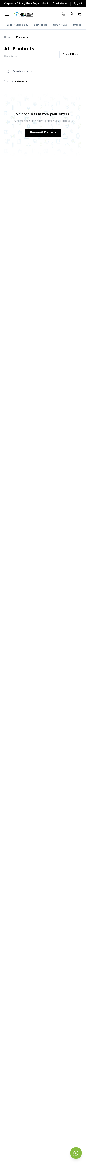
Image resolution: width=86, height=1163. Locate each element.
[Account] (71, 14)
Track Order (60, 3)
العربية (78, 3)
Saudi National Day (17, 25)
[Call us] (64, 14)
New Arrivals (60, 25)
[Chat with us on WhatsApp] (76, 1153)
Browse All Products (43, 132)
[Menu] (6, 14)
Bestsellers (40, 25)
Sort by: (8, 81)
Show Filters (70, 54)
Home (7, 37)
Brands (77, 25)
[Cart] (79, 14)
